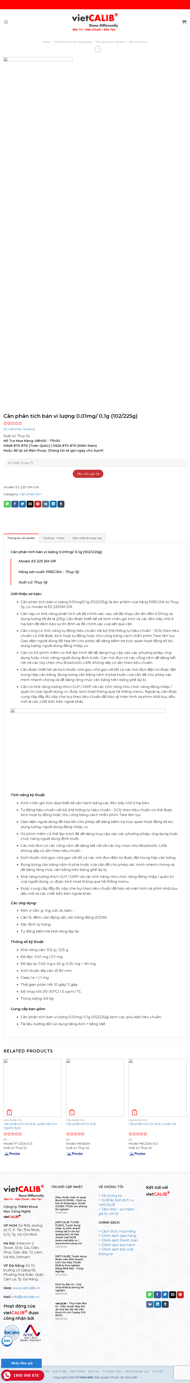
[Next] (186, 1112)
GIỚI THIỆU (59, 1371)
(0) (68, 1139)
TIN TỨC (157, 1371)
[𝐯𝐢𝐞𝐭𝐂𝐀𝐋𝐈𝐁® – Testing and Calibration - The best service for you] (95, 22)
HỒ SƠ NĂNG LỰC (137, 1371)
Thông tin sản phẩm (21, 538)
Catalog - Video (54, 538)
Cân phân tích (138, 42)
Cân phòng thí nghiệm (110, 42)
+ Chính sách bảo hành (116, 1245)
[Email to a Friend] (30, 504)
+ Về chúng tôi (110, 1196)
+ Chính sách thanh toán (118, 1240)
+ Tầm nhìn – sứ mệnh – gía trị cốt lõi (117, 1211)
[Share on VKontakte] (45, 504)
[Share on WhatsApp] (7, 504)
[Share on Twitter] (22, 504)
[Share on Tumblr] (60, 504)
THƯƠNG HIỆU (112, 1371)
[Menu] (5, 22)
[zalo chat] (7, 1341)
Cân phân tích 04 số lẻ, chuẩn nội (152, 1124)
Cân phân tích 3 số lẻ (81, 1124)
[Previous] (3, 1112)
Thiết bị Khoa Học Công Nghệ (73, 42)
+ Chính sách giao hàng (117, 1236)
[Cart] (184, 22)
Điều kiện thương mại (87, 538)
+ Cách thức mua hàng (117, 1231)
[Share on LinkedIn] (53, 504)
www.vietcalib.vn (26, 1288)
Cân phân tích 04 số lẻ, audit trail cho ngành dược (30, 1125)
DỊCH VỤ (93, 1371)
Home (46, 42)
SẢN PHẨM (77, 1371)
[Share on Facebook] (14, 504)
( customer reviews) (19, 429)
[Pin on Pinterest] (37, 504)
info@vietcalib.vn (25, 1297)
